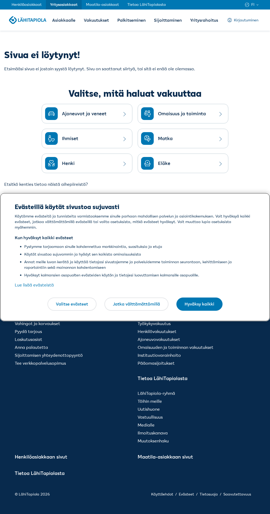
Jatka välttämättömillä (136, 304)
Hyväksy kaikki (199, 304)
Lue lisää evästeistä (34, 285)
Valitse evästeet (72, 304)
